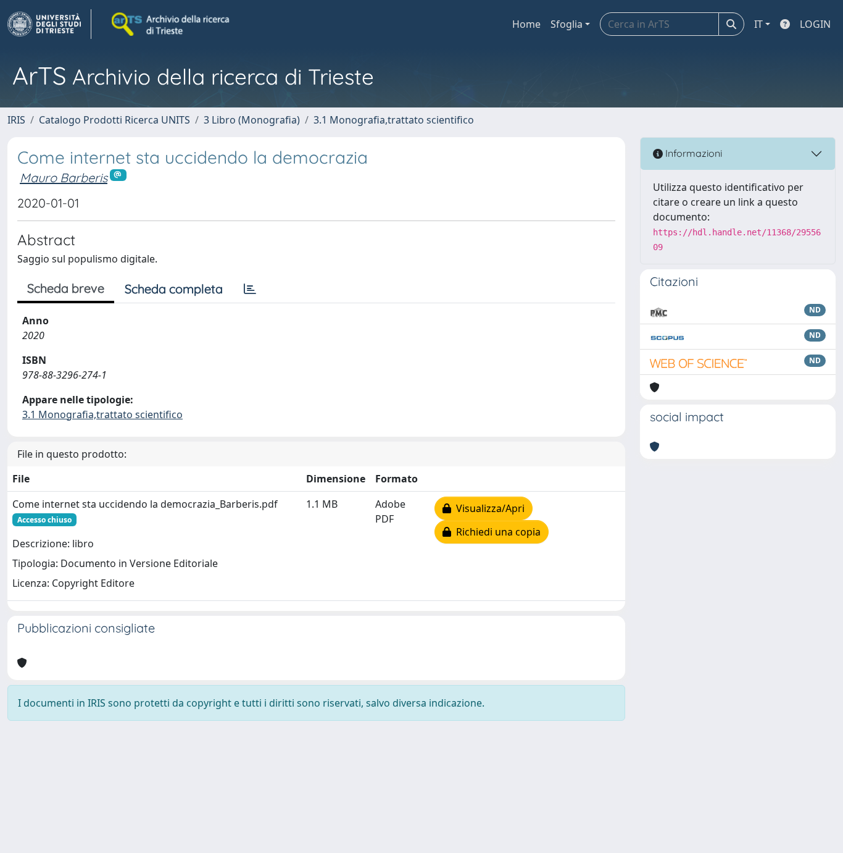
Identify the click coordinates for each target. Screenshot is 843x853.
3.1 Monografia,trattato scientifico (394, 120)
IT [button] (758, 24)
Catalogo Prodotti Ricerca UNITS (114, 120)
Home (526, 24)
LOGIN (815, 24)
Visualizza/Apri (488, 508)
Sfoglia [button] (566, 24)
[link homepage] (49, 24)
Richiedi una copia (496, 532)
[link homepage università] (171, 24)
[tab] (250, 289)
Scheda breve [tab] (65, 288)
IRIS (16, 120)
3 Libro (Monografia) (252, 120)
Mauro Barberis (63, 177)
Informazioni (692, 153)
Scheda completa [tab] (174, 288)
